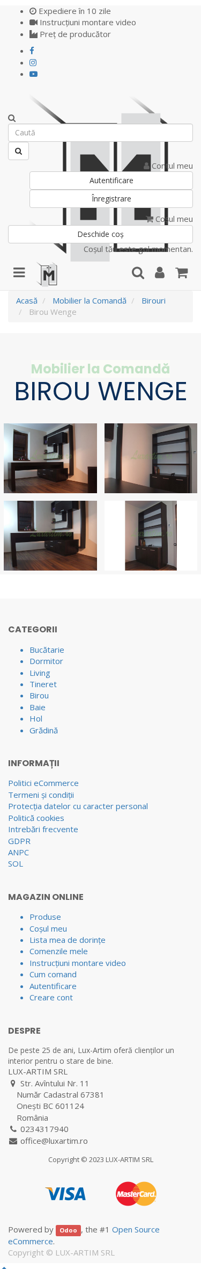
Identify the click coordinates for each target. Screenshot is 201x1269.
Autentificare (111, 180)
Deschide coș (100, 234)
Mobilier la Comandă (89, 300)
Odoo (68, 1230)
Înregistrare (111, 198)
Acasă (27, 300)
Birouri (154, 300)
